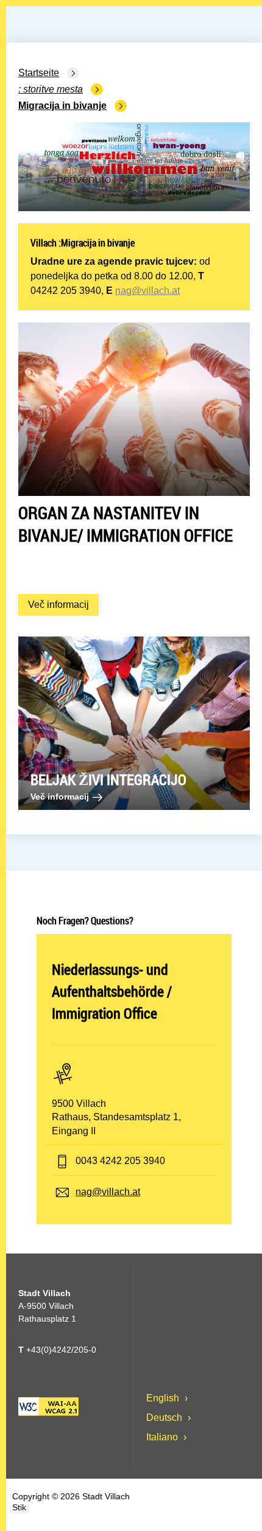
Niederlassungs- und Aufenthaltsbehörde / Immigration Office (112, 991)
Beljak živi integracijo (108, 779)
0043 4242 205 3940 (120, 1161)
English (164, 1398)
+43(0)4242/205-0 (57, 1350)
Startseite (38, 73)
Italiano (163, 1437)
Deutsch (165, 1417)
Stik (19, 1507)
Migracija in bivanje (62, 105)
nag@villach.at (147, 290)
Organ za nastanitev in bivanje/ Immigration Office (125, 523)
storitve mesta (53, 89)
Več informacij (63, 604)
